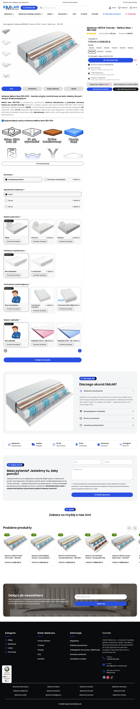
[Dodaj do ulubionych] (135, 60)
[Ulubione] (119, 8)
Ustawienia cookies (78, 659)
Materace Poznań (86, 691)
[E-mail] (103, 664)
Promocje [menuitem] (132, 14)
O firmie (41, 645)
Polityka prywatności (78, 645)
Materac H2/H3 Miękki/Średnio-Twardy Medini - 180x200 (41, 558)
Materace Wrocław (119, 687)
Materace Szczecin (86, 695)
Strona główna (8, 24)
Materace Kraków (86, 687)
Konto (114, 8)
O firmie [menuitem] (84, 14)
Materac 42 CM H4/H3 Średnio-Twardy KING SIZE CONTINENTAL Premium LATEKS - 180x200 (95, 559)
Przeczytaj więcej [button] (42, 164)
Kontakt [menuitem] (95, 14)
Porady (40, 650)
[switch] (7, 680)
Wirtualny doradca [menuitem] (113, 14)
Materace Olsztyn (119, 695)
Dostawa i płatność (78, 654)
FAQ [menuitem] (74, 14)
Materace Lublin (21, 695)
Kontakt (41, 659)
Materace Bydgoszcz (53, 695)
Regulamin (74, 641)
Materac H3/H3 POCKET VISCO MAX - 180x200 (13, 557)
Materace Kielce (53, 687)
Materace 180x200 (21, 24)
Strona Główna (44, 641)
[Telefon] (103, 658)
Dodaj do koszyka (42, 360)
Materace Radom (53, 691)
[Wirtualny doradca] (103, 671)
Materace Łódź (119, 691)
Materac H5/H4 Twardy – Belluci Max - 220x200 (121, 557)
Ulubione (124, 8)
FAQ (39, 654)
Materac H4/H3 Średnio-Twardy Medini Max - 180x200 (70, 557)
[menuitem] (9, 14)
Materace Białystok (20, 691)
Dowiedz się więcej (13, 241)
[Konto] (110, 8)
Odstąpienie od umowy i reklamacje (85, 650)
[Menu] (10, 666)
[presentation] (5, 350)
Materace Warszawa (20, 687)
